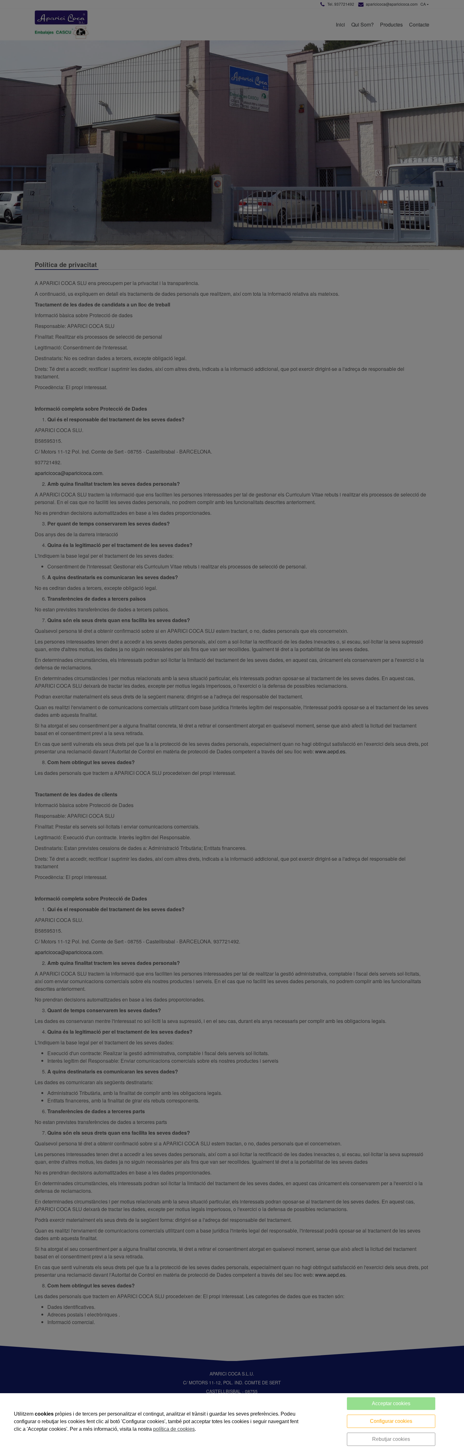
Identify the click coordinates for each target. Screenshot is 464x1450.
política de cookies (174, 1429)
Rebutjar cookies (391, 1439)
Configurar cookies (391, 1421)
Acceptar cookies (391, 1403)
